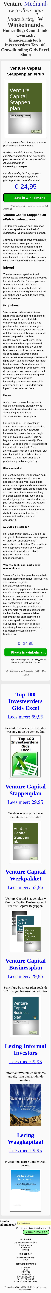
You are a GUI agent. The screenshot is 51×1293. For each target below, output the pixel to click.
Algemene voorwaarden (25, 1243)
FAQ (25, 1260)
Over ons (25, 1247)
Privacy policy (25, 1245)
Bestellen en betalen (25, 1257)
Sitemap (25, 1250)
